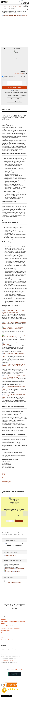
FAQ (3, 474)
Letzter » (20, 6)
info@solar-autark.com (7, 660)
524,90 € (14, 609)
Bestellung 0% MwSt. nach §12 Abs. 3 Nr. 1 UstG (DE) (13, 77)
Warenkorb (18, 521)
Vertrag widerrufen (6, 695)
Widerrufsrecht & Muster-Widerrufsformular (11, 628)
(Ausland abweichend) (18, 53)
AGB (2, 637)
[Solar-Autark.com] (4, 2)
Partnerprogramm (5, 632)
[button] (2, 41)
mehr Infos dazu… (6, 79)
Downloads (5, 478)
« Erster (4, 6)
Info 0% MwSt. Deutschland (7, 635)
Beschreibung (6, 109)
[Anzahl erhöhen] (13, 521)
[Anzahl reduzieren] (7, 521)
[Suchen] (19, 2)
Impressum (3, 619)
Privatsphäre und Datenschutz (7, 639)
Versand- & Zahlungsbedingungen (8, 625)
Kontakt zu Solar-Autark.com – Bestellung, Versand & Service (13, 622)
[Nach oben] (4, 698)
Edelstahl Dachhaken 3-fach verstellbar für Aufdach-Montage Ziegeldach (14, 510)
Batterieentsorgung (5, 630)
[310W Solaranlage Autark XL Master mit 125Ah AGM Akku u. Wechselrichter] (14, 27)
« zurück (10, 6)
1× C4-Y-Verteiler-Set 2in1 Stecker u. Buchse (16, 322)
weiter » (14, 6)
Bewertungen (6, 482)
